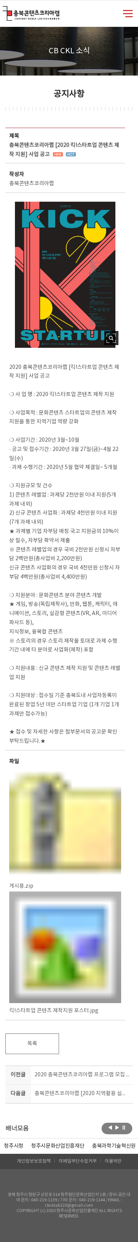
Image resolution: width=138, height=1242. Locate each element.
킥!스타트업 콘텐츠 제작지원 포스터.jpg (54, 1011)
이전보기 (110, 1128)
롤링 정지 (124, 1128)
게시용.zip (21, 886)
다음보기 (117, 1128)
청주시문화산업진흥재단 (57, 1146)
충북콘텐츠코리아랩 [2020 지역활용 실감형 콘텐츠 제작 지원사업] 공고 (82, 1094)
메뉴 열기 (128, 13)
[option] (13, 1146)
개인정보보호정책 (34, 1161)
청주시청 (13, 1146)
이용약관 (113, 1161)
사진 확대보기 (111, 338)
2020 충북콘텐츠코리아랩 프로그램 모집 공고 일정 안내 (82, 1075)
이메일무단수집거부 (78, 1161)
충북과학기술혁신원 (114, 1146)
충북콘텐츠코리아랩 (4, 10)
